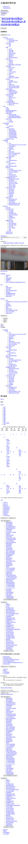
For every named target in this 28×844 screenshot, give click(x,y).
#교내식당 (21, 243)
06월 (4, 415)
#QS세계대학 (6, 243)
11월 (6, 423)
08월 (4, 418)
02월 (4, 410)
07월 (4, 417)
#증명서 (12, 243)
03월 (4, 411)
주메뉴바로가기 (7, 8)
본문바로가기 (6, 6)
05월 (4, 414)
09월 (4, 420)
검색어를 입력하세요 (6, 237)
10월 (4, 421)
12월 (4, 424)
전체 (4, 407)
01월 (4, 408)
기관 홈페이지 (4, 602)
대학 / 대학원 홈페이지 (5, 520)
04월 (4, 413)
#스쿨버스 (16, 243)
